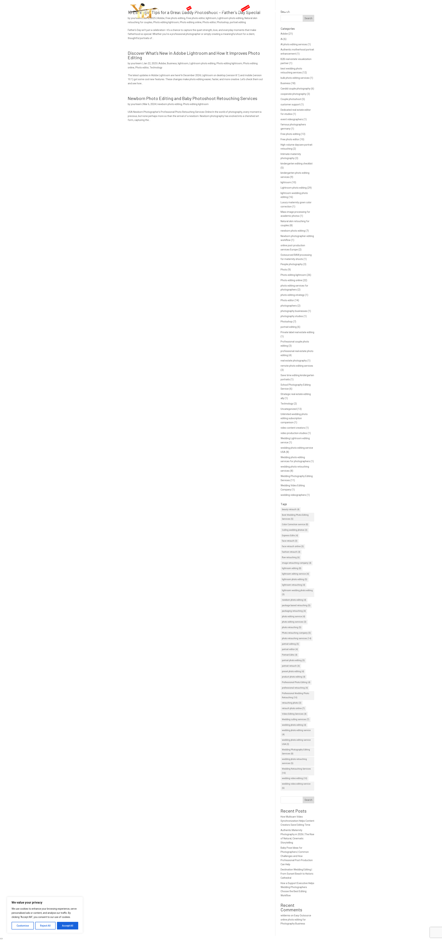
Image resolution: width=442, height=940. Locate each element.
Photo (284, 269)
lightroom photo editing (294, 579)
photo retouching (291, 627)
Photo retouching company (296, 633)
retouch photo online (293, 708)
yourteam (136, 63)
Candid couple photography (295, 88)
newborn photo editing (169, 104)
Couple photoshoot (291, 99)
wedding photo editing (294, 725)
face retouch (289, 541)
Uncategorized (289, 409)
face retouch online (293, 546)
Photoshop (286, 321)
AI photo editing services (294, 44)
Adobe (162, 63)
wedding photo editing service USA (296, 742)
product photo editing (293, 677)
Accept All (67, 925)
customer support (290, 104)
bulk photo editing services (295, 78)
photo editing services (294, 622)
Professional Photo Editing (296, 682)
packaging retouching (294, 611)
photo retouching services (296, 638)
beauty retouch (290, 509)
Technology (156, 67)
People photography (292, 264)
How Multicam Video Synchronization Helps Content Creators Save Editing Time (297, 820)
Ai (282, 39)
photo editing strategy (293, 295)
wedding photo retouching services (294, 761)
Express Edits (290, 535)
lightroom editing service (295, 574)
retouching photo (291, 703)
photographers (289, 305)
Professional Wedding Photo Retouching (295, 695)
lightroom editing (291, 568)
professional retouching (295, 688)
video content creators (293, 427)
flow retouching (291, 557)
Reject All (45, 925)
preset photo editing (293, 671)
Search (308, 800)
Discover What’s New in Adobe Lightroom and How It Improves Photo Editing (194, 55)
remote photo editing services (297, 365)
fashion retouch (291, 552)
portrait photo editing (293, 660)
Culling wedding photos (294, 530)
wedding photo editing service (296, 732)
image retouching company (296, 563)
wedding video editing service (296, 786)
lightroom (183, 63)
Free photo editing (290, 134)
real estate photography (294, 360)
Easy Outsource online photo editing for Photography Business (296, 919)
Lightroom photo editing (202, 63)
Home (181, 11)
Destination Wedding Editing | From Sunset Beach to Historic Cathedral (297, 873)
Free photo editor (290, 139)
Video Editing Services (294, 714)
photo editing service (293, 616)
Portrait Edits (289, 655)
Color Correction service (295, 524)
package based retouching (296, 605)
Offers (247, 11)
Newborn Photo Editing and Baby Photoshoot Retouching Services (192, 98)
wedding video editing (294, 778)
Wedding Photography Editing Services (296, 751)
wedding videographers (293, 495)
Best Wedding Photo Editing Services (295, 517)
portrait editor (290, 649)
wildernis (285, 915)
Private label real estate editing (297, 332)
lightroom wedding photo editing (297, 592)
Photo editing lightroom (229, 63)
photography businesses (294, 311)
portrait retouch (291, 666)
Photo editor (142, 67)
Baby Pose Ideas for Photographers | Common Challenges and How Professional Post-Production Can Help (297, 856)
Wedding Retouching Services (296, 771)
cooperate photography (293, 94)
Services (217, 11)
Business (172, 63)
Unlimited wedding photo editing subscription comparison (294, 418)
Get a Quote (291, 11)
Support (265, 11)
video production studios (294, 433)
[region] (45, 915)
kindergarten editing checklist (297, 163)
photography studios (292, 316)
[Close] (1, 938)
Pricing (235, 11)
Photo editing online (291, 280)
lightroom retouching (293, 585)
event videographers (292, 119)
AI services (196, 11)
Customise (23, 925)
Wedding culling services (295, 719)
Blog (277, 11)
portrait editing (289, 327)
